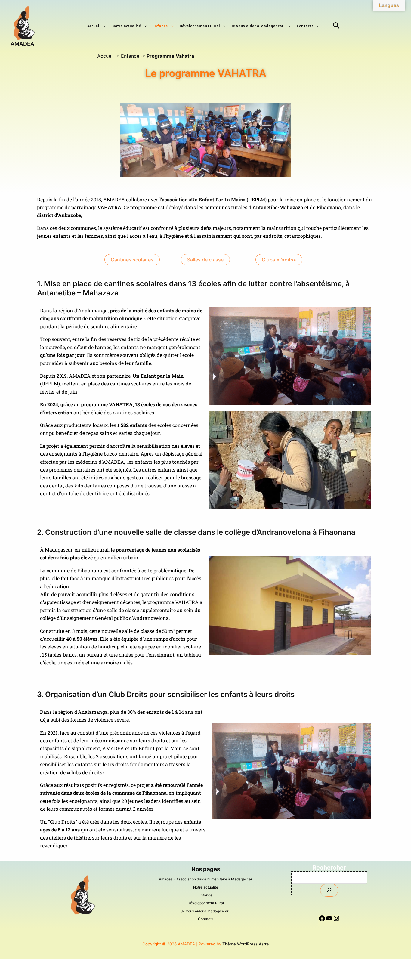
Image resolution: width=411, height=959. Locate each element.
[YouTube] (329, 921)
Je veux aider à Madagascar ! (258, 26)
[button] (103, 25)
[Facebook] (322, 921)
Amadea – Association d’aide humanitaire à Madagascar (205, 879)
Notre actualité (126, 26)
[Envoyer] (329, 890)
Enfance (160, 26)
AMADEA (22, 44)
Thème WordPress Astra (245, 944)
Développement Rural (200, 26)
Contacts (305, 26)
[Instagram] (336, 921)
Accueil (93, 26)
